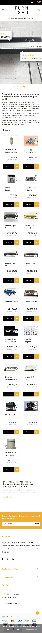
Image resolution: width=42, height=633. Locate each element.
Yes (8, 629)
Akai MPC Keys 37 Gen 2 (30, 189)
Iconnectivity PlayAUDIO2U (10, 340)
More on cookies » (31, 629)
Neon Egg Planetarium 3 (30, 151)
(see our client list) (14, 117)
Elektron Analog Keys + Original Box (11, 378)
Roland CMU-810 (29, 378)
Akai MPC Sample (9, 189)
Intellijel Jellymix (27, 340)
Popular (7, 130)
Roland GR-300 (11, 301)
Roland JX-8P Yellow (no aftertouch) (29, 227)
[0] (38, 2)
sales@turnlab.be (10, 597)
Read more (8, 497)
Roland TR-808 (30, 301)
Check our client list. (22, 18)
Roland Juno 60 (10, 264)
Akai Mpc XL (10, 415)
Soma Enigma (30, 415)
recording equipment (28, 110)
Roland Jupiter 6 (11, 227)
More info (9, 167)
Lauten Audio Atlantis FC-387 (10, 454)
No (18, 629)
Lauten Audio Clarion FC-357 (11, 151)
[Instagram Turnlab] (7, 559)
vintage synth (16, 102)
